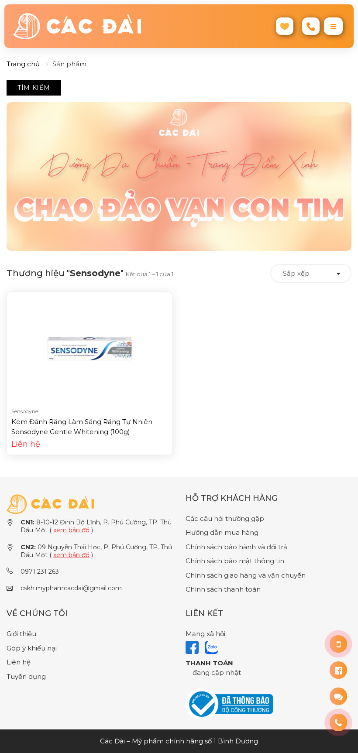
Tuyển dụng (26, 676)
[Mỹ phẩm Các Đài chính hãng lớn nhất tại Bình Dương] (50, 504)
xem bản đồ (71, 530)
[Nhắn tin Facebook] (338, 670)
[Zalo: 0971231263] (338, 696)
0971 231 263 (40, 571)
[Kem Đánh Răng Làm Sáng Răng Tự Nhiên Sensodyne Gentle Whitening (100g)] (89, 348)
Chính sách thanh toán (223, 589)
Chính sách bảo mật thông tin (235, 561)
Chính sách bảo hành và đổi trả (236, 547)
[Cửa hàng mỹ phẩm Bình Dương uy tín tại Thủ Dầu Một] (92, 26)
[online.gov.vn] (229, 703)
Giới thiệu (21, 634)
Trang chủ (23, 64)
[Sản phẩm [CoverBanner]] (179, 176)
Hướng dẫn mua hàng (222, 532)
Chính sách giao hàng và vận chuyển (246, 575)
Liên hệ (19, 662)
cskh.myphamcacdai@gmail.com (71, 588)
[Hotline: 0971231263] (338, 644)
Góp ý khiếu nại (32, 648)
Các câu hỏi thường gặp (225, 518)
